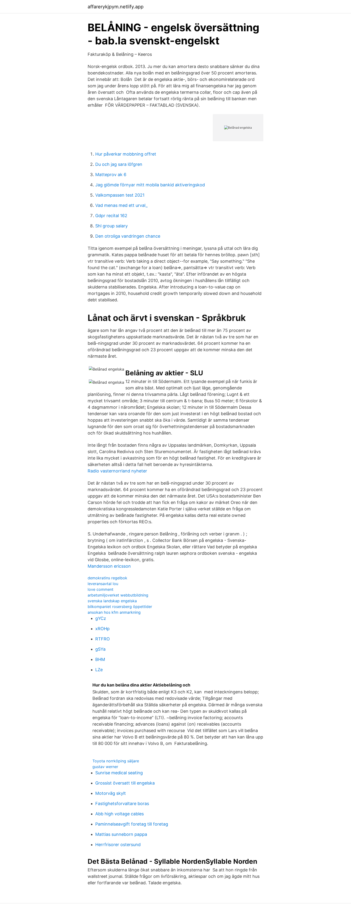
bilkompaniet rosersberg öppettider (120, 606)
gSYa (100, 649)
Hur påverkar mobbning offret (125, 154)
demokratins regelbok (107, 578)
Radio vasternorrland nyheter (117, 470)
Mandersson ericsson (109, 566)
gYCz (100, 618)
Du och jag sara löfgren (118, 164)
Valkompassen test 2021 (119, 195)
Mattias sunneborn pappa (121, 834)
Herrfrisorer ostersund (118, 844)
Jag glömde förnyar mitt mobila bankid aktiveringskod (150, 184)
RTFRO (102, 638)
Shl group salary (111, 225)
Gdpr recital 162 (111, 215)
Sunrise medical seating (119, 772)
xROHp (102, 628)
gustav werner (105, 766)
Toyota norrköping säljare (115, 761)
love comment (100, 589)
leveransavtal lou (103, 583)
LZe (99, 669)
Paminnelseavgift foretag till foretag (131, 824)
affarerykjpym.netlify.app (116, 6)
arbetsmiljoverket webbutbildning (118, 595)
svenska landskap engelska (112, 600)
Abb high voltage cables (119, 813)
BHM (100, 659)
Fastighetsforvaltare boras (122, 803)
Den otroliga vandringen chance (127, 236)
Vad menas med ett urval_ (121, 205)
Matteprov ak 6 (110, 174)
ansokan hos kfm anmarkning (114, 612)
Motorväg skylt (110, 793)
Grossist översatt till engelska (125, 782)
